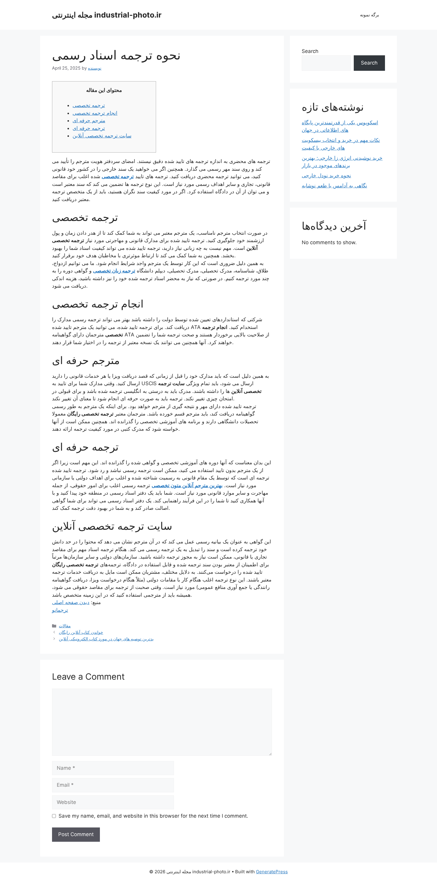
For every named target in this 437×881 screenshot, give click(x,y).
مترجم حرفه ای (89, 120)
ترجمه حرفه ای (89, 128)
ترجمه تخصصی (89, 105)
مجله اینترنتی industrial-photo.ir (106, 14)
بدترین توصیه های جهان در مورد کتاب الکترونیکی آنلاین (106, 638)
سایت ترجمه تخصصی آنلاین (102, 136)
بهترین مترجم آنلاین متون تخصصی (187, 485)
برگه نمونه (369, 15)
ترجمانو (60, 610)
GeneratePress (272, 871)
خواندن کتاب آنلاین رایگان (81, 632)
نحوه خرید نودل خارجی (326, 175)
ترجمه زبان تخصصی (114, 271)
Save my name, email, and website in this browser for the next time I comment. (153, 816)
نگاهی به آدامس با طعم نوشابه (334, 186)
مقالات (65, 625)
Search (310, 51)
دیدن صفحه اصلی (70, 602)
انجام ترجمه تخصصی (95, 113)
